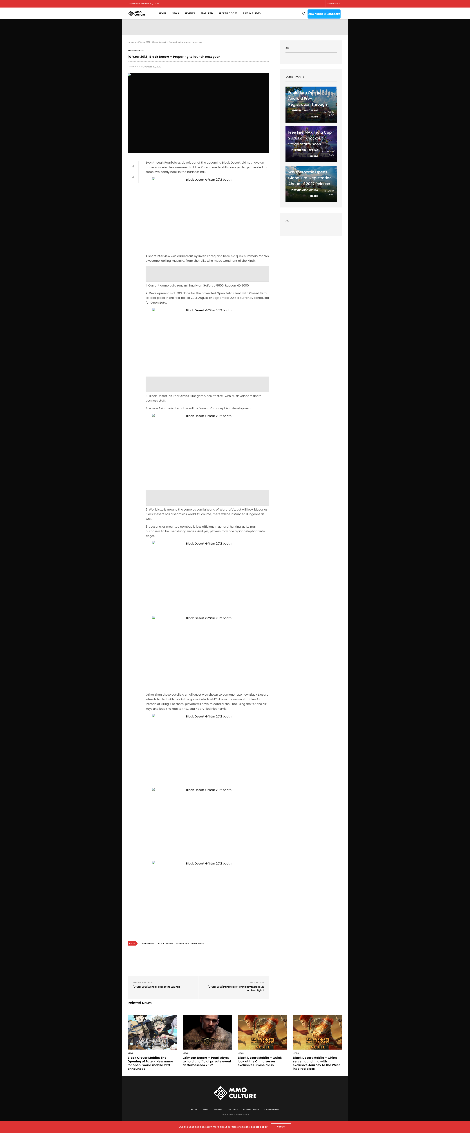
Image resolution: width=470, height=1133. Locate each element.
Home (162, 13)
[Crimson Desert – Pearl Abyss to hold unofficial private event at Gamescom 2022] (207, 1032)
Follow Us (333, 3)
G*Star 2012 (182, 943)
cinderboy (133, 66)
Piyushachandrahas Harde (305, 113)
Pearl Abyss (197, 943)
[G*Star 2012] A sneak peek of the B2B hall (156, 987)
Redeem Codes (227, 13)
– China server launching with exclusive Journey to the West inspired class (316, 1063)
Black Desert (149, 943)
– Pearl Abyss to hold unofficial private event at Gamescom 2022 (207, 1061)
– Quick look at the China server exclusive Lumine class (260, 1061)
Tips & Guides (252, 13)
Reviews (190, 13)
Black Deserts (165, 943)
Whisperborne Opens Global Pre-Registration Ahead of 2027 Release (310, 177)
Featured (207, 13)
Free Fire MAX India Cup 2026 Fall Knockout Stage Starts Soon (310, 138)
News (175, 13)
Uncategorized (136, 51)
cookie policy (259, 1127)
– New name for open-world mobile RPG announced (150, 1063)
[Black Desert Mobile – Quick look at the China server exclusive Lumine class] (262, 1032)
